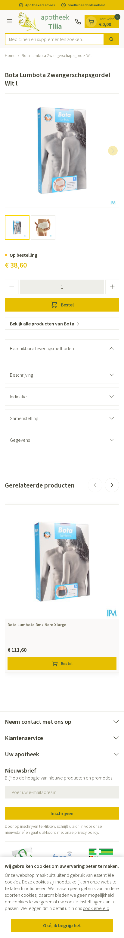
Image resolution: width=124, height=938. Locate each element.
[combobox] (54, 39)
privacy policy (86, 832)
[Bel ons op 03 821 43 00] (78, 22)
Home (10, 55)
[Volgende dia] (112, 485)
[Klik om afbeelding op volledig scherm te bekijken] (62, 151)
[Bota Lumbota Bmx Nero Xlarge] (62, 562)
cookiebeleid (96, 908)
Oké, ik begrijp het (62, 925)
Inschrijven (62, 813)
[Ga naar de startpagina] (45, 22)
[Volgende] (113, 150)
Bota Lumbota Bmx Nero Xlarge (37, 624)
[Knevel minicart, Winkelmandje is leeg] (91, 21)
